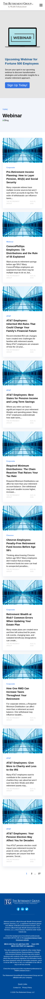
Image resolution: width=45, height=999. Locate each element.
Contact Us (17, 987)
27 (39, 874)
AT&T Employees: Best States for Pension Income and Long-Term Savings (22, 398)
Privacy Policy (27, 987)
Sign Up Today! (17, 85)
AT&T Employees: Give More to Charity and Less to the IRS (21, 766)
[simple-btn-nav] (41, 5)
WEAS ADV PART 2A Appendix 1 (22, 946)
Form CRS (35, 944)
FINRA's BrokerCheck (21, 970)
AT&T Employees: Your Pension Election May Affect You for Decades (20, 837)
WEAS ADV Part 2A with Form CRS (16, 944)
